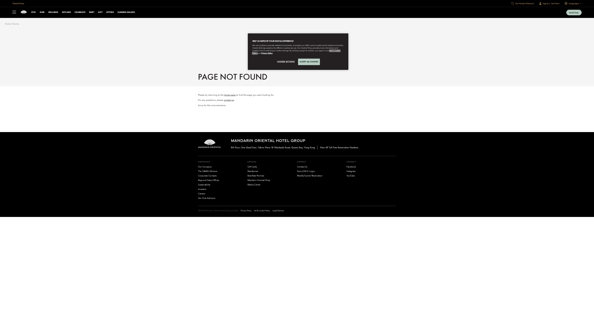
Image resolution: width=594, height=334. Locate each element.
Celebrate (80, 12)
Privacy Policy (267, 53)
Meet (91, 12)
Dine (42, 12)
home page (230, 95)
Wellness (53, 12)
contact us (229, 100)
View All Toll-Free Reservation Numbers (339, 147)
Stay (33, 12)
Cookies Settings (286, 61)
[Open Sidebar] (14, 12)
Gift (100, 12)
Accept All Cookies (309, 62)
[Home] (24, 12)
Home (8, 24)
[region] (298, 51)
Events (16, 24)
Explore (66, 12)
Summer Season (126, 12)
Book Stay (574, 12)
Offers (110, 12)
